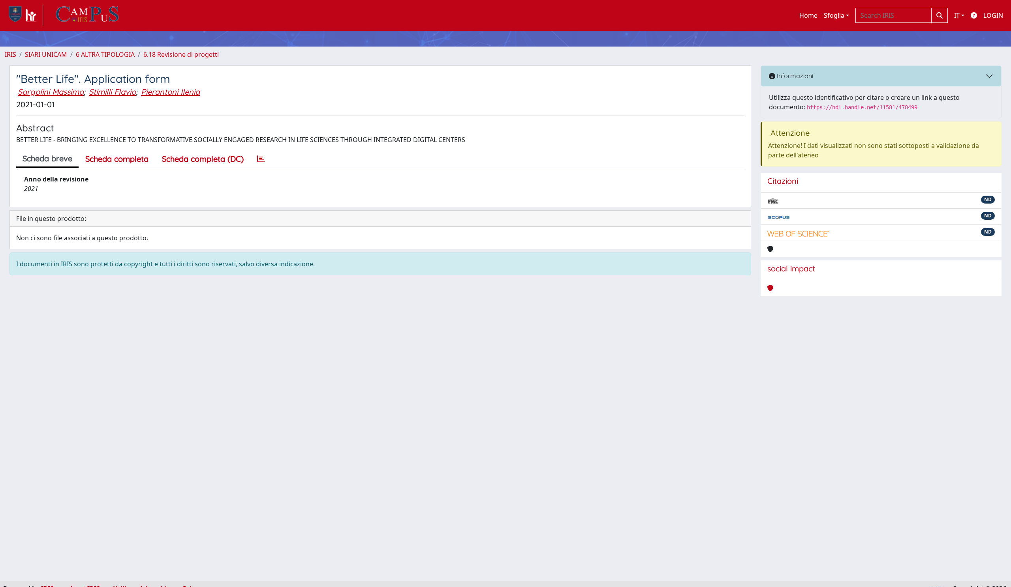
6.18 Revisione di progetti (181, 54)
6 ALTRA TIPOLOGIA (105, 54)
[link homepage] (24, 15)
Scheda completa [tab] (116, 159)
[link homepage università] (87, 15)
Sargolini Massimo (51, 92)
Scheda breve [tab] (47, 158)
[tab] (261, 159)
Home (808, 15)
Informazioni (794, 76)
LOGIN (993, 15)
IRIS (10, 54)
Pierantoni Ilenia (170, 92)
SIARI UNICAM (46, 54)
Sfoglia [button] (834, 15)
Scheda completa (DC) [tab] (203, 159)
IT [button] (957, 15)
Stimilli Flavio (112, 92)
